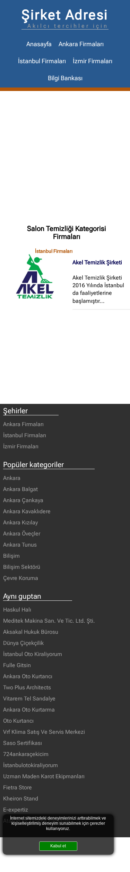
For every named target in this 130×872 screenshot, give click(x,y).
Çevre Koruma (20, 578)
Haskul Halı (17, 609)
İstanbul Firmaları (42, 61)
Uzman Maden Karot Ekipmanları (44, 776)
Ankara (11, 478)
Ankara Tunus (20, 544)
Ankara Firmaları (81, 44)
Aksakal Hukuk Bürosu (30, 632)
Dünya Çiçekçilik (23, 643)
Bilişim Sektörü (21, 567)
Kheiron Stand (20, 798)
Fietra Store (17, 787)
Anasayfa (39, 44)
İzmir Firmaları (92, 61)
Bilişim (11, 556)
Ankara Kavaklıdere (27, 511)
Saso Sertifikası (22, 743)
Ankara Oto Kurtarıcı (27, 676)
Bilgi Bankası (65, 78)
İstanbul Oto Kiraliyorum (32, 654)
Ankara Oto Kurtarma (29, 709)
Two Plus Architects (27, 687)
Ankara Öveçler (21, 533)
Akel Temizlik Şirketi (97, 262)
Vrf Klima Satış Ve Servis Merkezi (44, 732)
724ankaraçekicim (26, 754)
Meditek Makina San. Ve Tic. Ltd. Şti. (49, 620)
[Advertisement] (65, 159)
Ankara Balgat (20, 489)
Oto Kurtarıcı (18, 720)
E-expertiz (15, 809)
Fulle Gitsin (17, 665)
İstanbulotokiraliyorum (30, 765)
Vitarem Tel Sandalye (29, 698)
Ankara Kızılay (20, 522)
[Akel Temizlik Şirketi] (37, 275)
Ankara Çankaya (23, 500)
